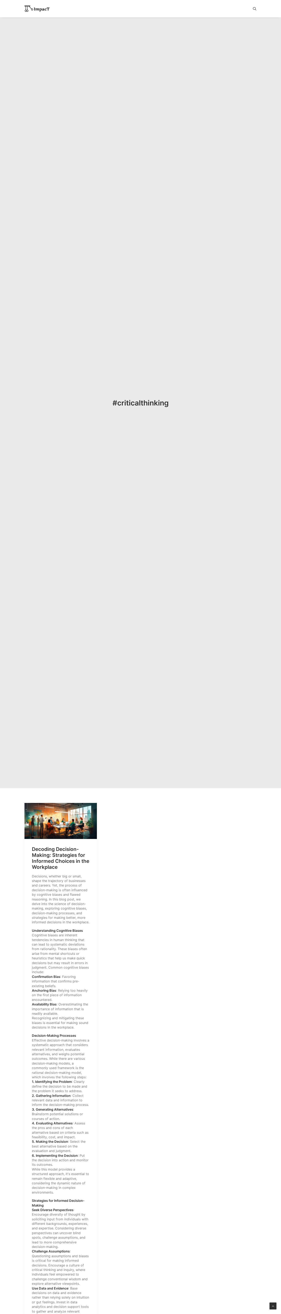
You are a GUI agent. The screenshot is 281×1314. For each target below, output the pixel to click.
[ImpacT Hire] (37, 9)
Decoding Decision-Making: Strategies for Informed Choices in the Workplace (60, 858)
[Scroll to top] (272, 1306)
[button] (255, 8)
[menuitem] (255, 8)
